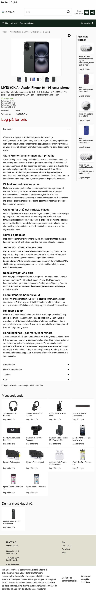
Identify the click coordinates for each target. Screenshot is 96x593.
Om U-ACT (67, 545)
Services (66, 549)
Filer (5, 379)
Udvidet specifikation (12, 369)
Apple (47, 31)
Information (8, 129)
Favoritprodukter (27, 23)
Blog (64, 552)
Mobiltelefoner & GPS (19, 31)
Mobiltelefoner (36, 31)
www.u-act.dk (12, 545)
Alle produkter (11, 23)
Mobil (4, 31)
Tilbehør (7, 374)
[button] (92, 12)
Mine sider (86, 23)
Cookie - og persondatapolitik (69, 579)
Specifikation (9, 364)
